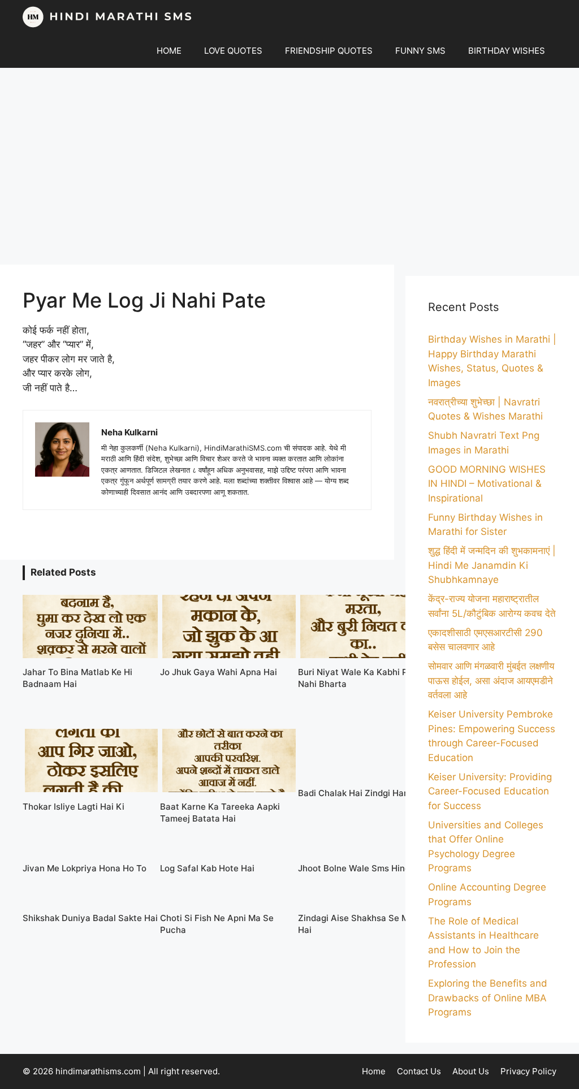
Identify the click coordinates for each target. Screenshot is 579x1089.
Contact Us (419, 1071)
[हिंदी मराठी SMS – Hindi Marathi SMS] (107, 17)
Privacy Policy (528, 1071)
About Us (470, 1071)
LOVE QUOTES (233, 50)
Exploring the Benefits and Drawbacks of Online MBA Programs (487, 998)
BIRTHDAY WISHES (506, 50)
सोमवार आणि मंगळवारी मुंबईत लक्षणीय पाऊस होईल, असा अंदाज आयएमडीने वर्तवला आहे (491, 680)
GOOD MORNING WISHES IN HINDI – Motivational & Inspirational (487, 484)
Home (374, 1071)
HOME (169, 50)
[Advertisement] (289, 166)
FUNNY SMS (420, 50)
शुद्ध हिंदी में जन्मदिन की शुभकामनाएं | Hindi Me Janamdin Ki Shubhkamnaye (492, 565)
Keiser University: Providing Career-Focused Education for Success (490, 791)
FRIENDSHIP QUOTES (329, 50)
